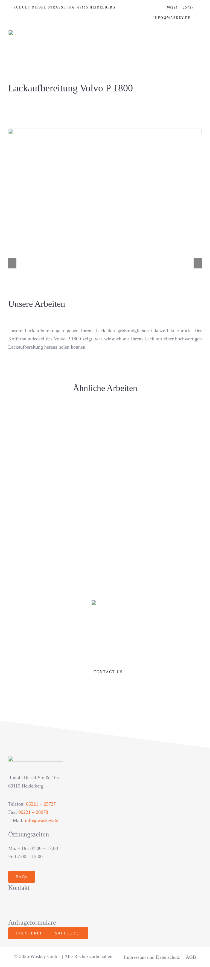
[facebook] (11, 905)
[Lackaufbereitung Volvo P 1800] (54, 508)
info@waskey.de (41, 820)
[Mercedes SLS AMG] (54, 422)
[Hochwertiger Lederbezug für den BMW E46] (155, 465)
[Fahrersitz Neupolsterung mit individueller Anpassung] (155, 481)
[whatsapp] (46, 905)
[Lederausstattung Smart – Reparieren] (155, 422)
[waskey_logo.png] (49, 32)
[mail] (58, 905)
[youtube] (35, 905)
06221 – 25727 (41, 804)
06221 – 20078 (33, 812)
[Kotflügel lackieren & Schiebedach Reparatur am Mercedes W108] (54, 465)
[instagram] (23, 905)
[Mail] (199, 19)
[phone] (70, 905)
